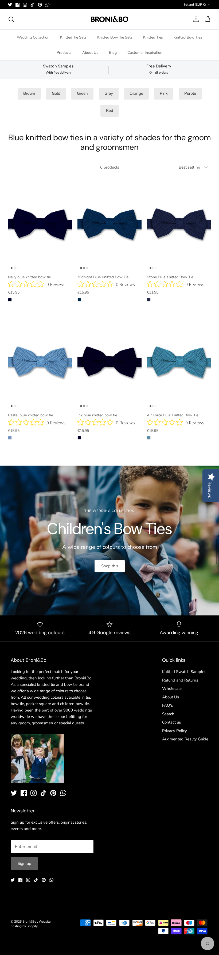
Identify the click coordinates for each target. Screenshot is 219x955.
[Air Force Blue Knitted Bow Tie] (179, 362)
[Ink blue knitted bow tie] (109, 362)
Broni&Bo (29, 921)
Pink (164, 93)
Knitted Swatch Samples (184, 671)
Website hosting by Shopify (30, 923)
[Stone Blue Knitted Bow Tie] (179, 224)
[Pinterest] (40, 5)
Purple (190, 93)
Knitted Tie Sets (73, 37)
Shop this (109, 566)
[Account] (195, 19)
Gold (56, 93)
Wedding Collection (33, 37)
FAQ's (167, 705)
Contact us (171, 722)
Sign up (24, 863)
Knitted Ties (153, 37)
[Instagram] (25, 5)
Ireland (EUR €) (195, 4)
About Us (90, 52)
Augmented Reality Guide (185, 739)
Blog (113, 52)
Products (64, 52)
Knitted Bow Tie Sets (114, 37)
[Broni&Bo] (109, 19)
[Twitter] (10, 5)
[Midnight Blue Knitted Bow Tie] (109, 224)
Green (82, 93)
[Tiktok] (32, 5)
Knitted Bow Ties (188, 37)
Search (168, 714)
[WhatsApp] (47, 5)
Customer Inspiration (144, 52)
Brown (29, 93)
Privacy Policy (174, 730)
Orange (136, 93)
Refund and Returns (180, 680)
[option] (109, 540)
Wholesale (172, 688)
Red (109, 110)
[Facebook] (17, 5)
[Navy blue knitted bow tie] (40, 224)
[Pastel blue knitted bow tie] (40, 362)
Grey (108, 93)
